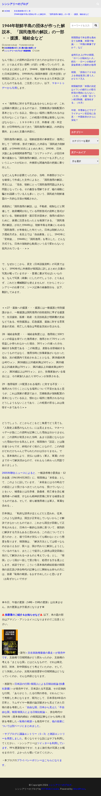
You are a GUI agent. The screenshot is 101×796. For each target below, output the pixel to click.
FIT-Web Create (50, 788)
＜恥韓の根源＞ (25, 721)
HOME (7, 11)
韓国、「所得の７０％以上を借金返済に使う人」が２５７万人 (83, 75)
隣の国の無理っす (29, 48)
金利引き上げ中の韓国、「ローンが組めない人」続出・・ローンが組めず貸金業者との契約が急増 (83, 59)
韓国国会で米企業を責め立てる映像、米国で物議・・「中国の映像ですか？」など (83, 42)
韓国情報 (27, 51)
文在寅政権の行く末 (22, 11)
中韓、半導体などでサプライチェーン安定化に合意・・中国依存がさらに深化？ (83, 115)
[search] (96, 25)
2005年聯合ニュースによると (18, 472)
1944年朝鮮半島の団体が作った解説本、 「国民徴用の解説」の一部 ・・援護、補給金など (51, 14)
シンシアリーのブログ (15, 4)
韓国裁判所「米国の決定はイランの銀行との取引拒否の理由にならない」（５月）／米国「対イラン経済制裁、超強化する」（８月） (83, 94)
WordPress (79, 788)
